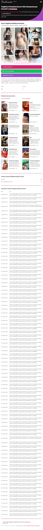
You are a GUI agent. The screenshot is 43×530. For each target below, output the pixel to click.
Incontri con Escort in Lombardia (33, 525)
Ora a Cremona (12, 81)
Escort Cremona (26, 98)
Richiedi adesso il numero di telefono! (10, 11)
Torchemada (6, 2)
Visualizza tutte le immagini (21, 61)
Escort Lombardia (5, 98)
